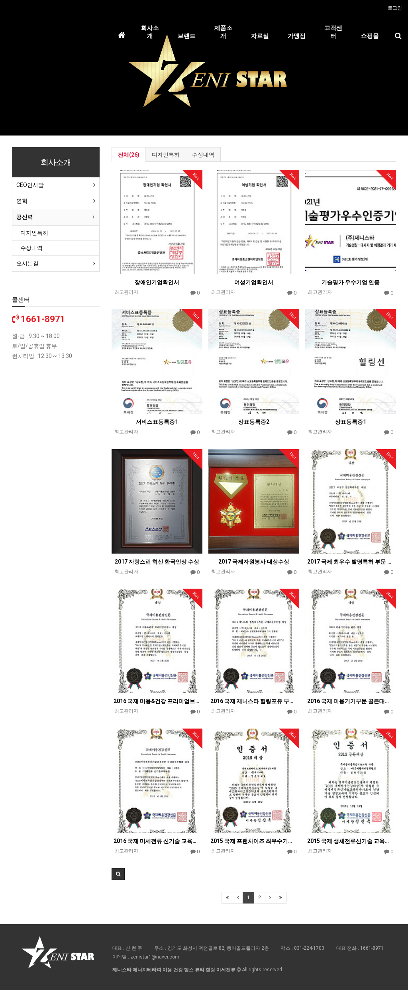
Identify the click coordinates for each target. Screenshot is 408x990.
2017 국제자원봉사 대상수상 (253, 561)
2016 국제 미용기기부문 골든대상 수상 (350, 701)
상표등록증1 (350, 421)
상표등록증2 (253, 421)
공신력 (24, 217)
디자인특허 (166, 154)
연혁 (21, 201)
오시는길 (27, 263)
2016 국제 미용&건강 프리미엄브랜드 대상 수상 (157, 701)
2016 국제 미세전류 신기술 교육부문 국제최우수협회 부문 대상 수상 (157, 841)
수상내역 (203, 154)
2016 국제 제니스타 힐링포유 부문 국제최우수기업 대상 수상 (253, 701)
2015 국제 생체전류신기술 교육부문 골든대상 (350, 841)
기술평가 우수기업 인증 (351, 282)
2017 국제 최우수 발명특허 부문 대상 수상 (350, 561)
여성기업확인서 (253, 282)
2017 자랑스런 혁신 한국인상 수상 (157, 561)
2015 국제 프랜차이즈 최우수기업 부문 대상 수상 (253, 841)
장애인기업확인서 (157, 282)
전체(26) (128, 154)
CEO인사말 (30, 185)
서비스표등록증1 (157, 421)
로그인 (395, 8)
